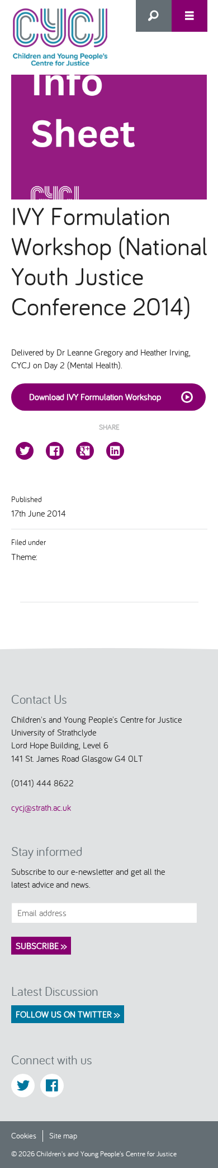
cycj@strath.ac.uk (41, 807)
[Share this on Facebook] (55, 451)
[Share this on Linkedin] (115, 451)
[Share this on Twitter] (25, 451)
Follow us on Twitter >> (68, 1014)
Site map (63, 1135)
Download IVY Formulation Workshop (95, 396)
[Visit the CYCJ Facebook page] (52, 1085)
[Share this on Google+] (85, 451)
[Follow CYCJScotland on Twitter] (23, 1085)
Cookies (23, 1135)
